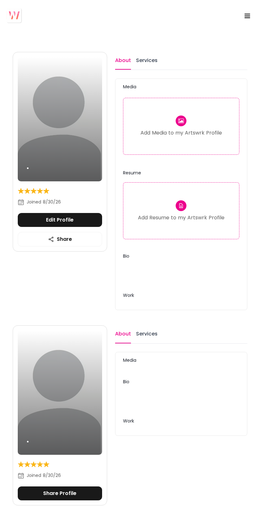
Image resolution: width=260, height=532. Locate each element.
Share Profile (59, 493)
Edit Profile (60, 219)
